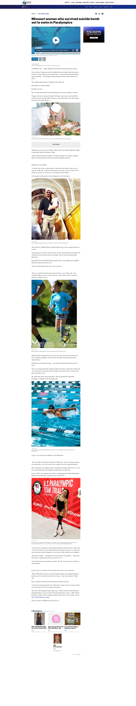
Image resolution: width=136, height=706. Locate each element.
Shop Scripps (100, 2)
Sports (92, 2)
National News (43, 13)
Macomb (100, 7)
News (33, 13)
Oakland (95, 7)
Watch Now (109, 2)
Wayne (90, 7)
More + (111, 7)
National (79, 2)
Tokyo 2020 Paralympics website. (41, 597)
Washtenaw (105, 7)
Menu (67, 2)
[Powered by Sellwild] (78, 654)
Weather (86, 2)
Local (73, 2)
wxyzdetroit (23, 6)
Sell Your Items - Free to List (49, 611)
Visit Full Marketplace (75, 610)
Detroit (86, 7)
